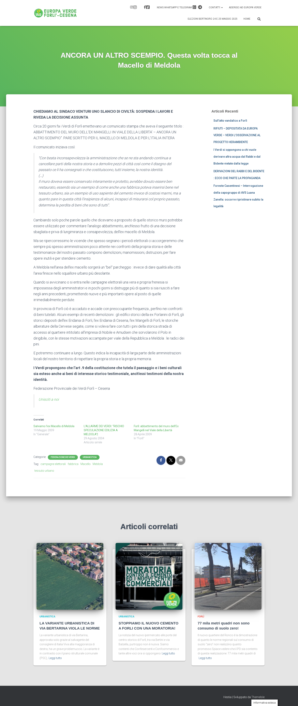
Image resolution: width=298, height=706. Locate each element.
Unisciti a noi (49, 399)
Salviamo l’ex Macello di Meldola (53, 426)
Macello (85, 464)
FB (147, 7)
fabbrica (73, 464)
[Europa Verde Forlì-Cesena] (55, 13)
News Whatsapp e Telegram (174, 7)
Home (246, 18)
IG (134, 7)
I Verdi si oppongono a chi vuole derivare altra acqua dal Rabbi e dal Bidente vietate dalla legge (236, 156)
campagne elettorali (53, 464)
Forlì (201, 616)
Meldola (98, 464)
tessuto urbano (44, 470)
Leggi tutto (55, 658)
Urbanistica (90, 457)
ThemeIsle (258, 697)
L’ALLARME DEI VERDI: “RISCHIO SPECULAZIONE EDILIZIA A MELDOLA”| (104, 430)
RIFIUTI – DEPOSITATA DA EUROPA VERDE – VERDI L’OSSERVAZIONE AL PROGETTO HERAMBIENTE (236, 135)
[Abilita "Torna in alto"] (290, 698)
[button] (222, 7)
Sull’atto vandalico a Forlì (230, 120)
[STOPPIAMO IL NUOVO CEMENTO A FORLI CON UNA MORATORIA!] (149, 576)
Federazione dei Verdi (63, 457)
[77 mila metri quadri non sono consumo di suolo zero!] (228, 576)
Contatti (215, 7)
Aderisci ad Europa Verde (245, 7)
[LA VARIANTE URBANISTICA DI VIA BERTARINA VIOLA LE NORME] (69, 576)
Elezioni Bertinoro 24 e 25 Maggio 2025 (212, 18)
